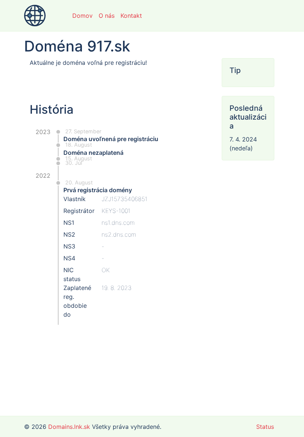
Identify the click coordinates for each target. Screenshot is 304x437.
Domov (82, 15)
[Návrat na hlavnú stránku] (35, 15)
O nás (107, 15)
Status (265, 426)
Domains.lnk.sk (69, 426)
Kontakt (131, 15)
